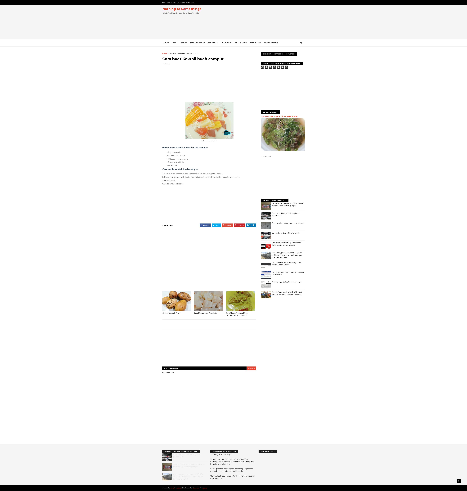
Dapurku (226, 43)
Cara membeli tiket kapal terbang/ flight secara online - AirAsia (286, 244)
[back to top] (459, 481)
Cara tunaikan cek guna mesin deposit (288, 223)
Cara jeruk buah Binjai (171, 313)
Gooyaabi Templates (200, 488)
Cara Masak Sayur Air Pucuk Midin (279, 116)
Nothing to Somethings (181, 9)
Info (174, 43)
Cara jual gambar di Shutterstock (285, 233)
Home (166, 43)
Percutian (213, 43)
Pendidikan (255, 43)
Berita (183, 43)
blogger (251, 368)
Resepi (171, 53)
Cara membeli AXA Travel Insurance (287, 282)
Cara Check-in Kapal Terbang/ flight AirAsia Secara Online (286, 263)
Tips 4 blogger (197, 43)
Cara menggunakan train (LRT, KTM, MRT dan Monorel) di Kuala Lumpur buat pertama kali (287, 255)
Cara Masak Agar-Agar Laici (205, 313)
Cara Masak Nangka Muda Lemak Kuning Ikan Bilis (237, 314)
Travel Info (241, 43)
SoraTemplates (176, 488)
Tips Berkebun (271, 43)
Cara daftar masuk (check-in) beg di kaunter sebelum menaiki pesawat (287, 293)
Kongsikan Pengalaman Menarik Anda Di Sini (178, 2)
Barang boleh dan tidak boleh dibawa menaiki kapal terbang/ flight (287, 204)
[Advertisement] (260, 22)
